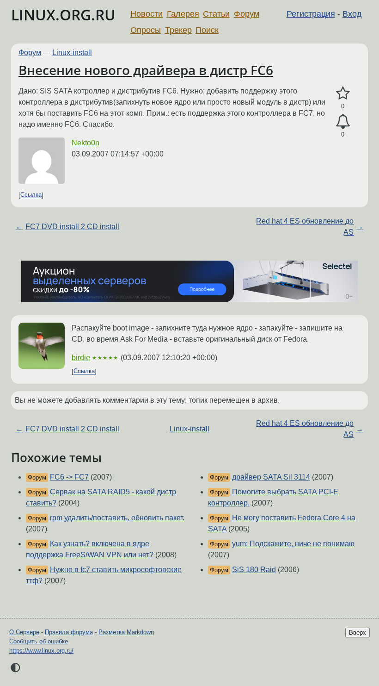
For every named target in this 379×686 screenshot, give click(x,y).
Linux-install (72, 52)
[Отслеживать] (342, 121)
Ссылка (31, 195)
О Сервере (24, 632)
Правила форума (69, 632)
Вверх (357, 632)
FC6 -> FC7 (69, 477)
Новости (146, 14)
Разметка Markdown (126, 632)
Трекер (178, 30)
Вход (352, 14)
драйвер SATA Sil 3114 (271, 477)
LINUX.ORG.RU (63, 15)
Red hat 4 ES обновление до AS (305, 226)
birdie (81, 358)
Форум (246, 14)
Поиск (207, 30)
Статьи (216, 14)
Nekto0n (85, 143)
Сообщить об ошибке (38, 641)
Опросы (145, 30)
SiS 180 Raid (254, 570)
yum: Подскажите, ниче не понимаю (293, 544)
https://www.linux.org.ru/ (41, 650)
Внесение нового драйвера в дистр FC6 (145, 70)
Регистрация (311, 14)
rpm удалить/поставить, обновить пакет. (117, 518)
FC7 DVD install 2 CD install (72, 227)
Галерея (183, 14)
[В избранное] (342, 93)
